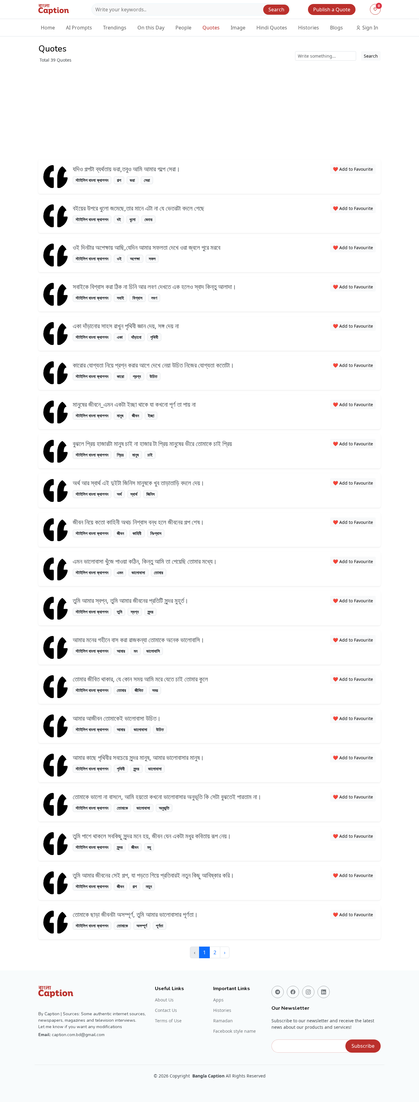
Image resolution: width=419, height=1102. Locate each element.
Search (276, 9)
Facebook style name (234, 1031)
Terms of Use (168, 1021)
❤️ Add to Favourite (353, 169)
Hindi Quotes (271, 27)
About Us (164, 1000)
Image (238, 27)
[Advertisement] (222, 109)
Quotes (211, 27)
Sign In (369, 27)
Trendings (114, 27)
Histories (308, 27)
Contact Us (166, 1010)
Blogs (336, 27)
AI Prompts (79, 27)
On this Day (150, 27)
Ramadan (223, 1021)
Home (48, 27)
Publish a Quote (331, 9)
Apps (218, 1000)
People (183, 27)
